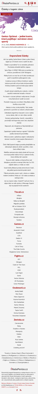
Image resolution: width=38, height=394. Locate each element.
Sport (19, 353)
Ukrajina (19, 198)
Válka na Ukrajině (19, 201)
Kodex (28, 383)
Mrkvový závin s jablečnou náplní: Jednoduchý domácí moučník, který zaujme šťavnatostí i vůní (19, 139)
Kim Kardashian (19, 302)
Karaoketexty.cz (8, 358)
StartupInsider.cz (23, 362)
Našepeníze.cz (29, 360)
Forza (19, 241)
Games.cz (19, 223)
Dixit (19, 337)
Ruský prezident (19, 209)
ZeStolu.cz (23, 355)
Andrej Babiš (19, 291)
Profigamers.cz (14, 355)
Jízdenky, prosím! (19, 348)
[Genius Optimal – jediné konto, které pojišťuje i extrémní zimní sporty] (19, 22)
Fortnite (19, 244)
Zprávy (14, 353)
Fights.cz (19, 255)
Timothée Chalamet (19, 316)
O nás (16, 387)
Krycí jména (19, 339)
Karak (19, 345)
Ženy (23, 353)
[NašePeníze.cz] (10, 3)
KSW (19, 270)
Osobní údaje (21, 383)
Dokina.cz (14, 360)
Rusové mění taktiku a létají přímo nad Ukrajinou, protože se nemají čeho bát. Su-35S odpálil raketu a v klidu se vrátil (19, 162)
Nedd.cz (26, 358)
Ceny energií (19, 212)
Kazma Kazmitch (19, 299)
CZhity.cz (21, 360)
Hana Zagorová (19, 297)
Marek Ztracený (19, 307)
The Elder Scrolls (19, 249)
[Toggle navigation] (34, 3)
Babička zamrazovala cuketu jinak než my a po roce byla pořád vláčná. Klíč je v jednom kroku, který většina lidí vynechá (19, 154)
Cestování (29, 353)
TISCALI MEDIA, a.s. (19, 385)
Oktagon (19, 262)
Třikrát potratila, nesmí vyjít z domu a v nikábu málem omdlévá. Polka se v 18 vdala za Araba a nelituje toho (19, 175)
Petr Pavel (19, 294)
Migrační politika (19, 204)
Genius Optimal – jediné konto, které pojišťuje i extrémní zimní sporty (17, 39)
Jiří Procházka (19, 281)
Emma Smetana (19, 313)
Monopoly (19, 331)
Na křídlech (19, 342)
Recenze (19, 227)
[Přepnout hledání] (25, 3)
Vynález (19, 220)
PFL (19, 267)
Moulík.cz (33, 358)
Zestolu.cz (19, 319)
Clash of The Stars (19, 265)
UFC (19, 259)
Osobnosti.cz (19, 287)
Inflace (19, 195)
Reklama (4, 383)
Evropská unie (19, 214)
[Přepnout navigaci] (28, 3)
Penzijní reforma (19, 217)
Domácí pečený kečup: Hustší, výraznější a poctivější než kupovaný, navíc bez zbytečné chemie (19, 120)
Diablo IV (19, 238)
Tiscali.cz (19, 191)
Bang (19, 326)
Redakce (9, 383)
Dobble (19, 334)
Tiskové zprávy (6, 14)
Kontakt (32, 383)
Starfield (19, 233)
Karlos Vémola (19, 278)
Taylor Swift (19, 310)
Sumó (19, 276)
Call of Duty (19, 246)
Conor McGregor (19, 284)
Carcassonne (19, 323)
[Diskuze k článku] (28, 45)
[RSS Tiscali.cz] (20, 390)
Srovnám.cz (13, 362)
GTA (19, 236)
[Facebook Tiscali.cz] (17, 390)
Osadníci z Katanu (19, 329)
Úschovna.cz (18, 358)
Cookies (14, 383)
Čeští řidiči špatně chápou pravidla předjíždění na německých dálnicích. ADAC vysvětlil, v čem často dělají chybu (19, 147)
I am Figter (19, 273)
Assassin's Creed (19, 230)
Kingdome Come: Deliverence (19, 252)
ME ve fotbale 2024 (19, 206)
